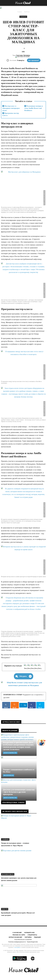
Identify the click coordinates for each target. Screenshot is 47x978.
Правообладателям (32, 941)
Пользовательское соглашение (23, 939)
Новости (5, 909)
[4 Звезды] (36, 667)
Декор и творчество (10, 752)
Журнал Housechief (15, 937)
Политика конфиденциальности (17, 941)
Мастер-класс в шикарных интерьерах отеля (11, 108)
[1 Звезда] (25, 667)
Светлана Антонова (23, 55)
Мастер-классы (9, 775)
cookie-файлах (17, 947)
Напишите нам (29, 932)
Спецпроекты (32, 935)
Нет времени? (33, 60)
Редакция (37, 937)
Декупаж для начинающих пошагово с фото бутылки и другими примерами (19, 792)
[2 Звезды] (29, 667)
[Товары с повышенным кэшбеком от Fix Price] (19, 767)
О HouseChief (17, 932)
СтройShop (5, 839)
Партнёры (28, 937)
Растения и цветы (8, 874)
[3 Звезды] (32, 667)
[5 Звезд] (39, 667)
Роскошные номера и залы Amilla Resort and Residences (33, 108)
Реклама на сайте (19, 935)
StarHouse (23, 16)
